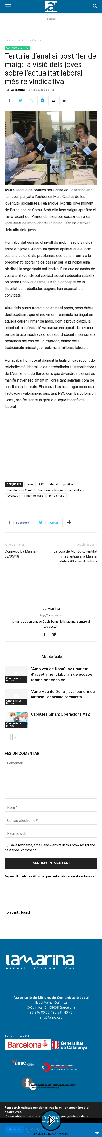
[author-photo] (51, 602)
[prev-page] (8, 737)
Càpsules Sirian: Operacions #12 (60, 714)
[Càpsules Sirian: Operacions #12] (16, 720)
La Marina (17, 89)
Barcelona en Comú (19, 490)
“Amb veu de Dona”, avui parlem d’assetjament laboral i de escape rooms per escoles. (61, 674)
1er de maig (57, 495)
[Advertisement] (51, 27)
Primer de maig (33, 495)
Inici (7, 40)
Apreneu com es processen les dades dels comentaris (45, 881)
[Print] (64, 100)
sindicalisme (77, 490)
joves (30, 484)
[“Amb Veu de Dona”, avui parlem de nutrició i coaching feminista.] (16, 697)
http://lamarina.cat (51, 615)
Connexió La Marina (27, 40)
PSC (41, 484)
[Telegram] (42, 100)
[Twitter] (20, 100)
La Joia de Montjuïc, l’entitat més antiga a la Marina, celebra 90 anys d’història (75, 556)
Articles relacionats (22, 657)
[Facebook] (9, 100)
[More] (69, 522)
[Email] (53, 100)
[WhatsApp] (31, 100)
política (68, 484)
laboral (53, 484)
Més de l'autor (52, 657)
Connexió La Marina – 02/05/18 (22, 553)
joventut (12, 495)
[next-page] (15, 737)
